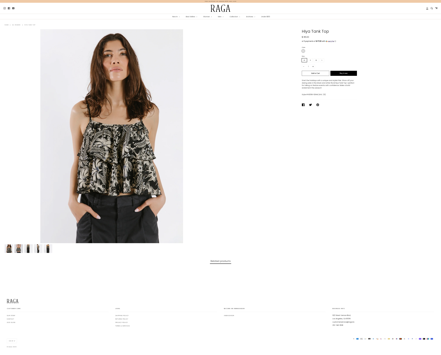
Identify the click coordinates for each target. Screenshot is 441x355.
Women (206, 16)
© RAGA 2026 (12, 347)
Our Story (11, 315)
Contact (10, 319)
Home (7, 25)
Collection (234, 16)
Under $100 (265, 16)
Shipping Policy (122, 315)
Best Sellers (191, 16)
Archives (250, 16)
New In (175, 16)
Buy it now (344, 73)
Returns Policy (121, 319)
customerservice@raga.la (343, 322)
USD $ (11, 340)
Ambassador (229, 315)
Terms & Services (122, 326)
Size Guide (11, 322)
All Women (16, 25)
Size (303, 56)
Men (220, 16)
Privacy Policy (121, 322)
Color (303, 47)
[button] (329, 41)
